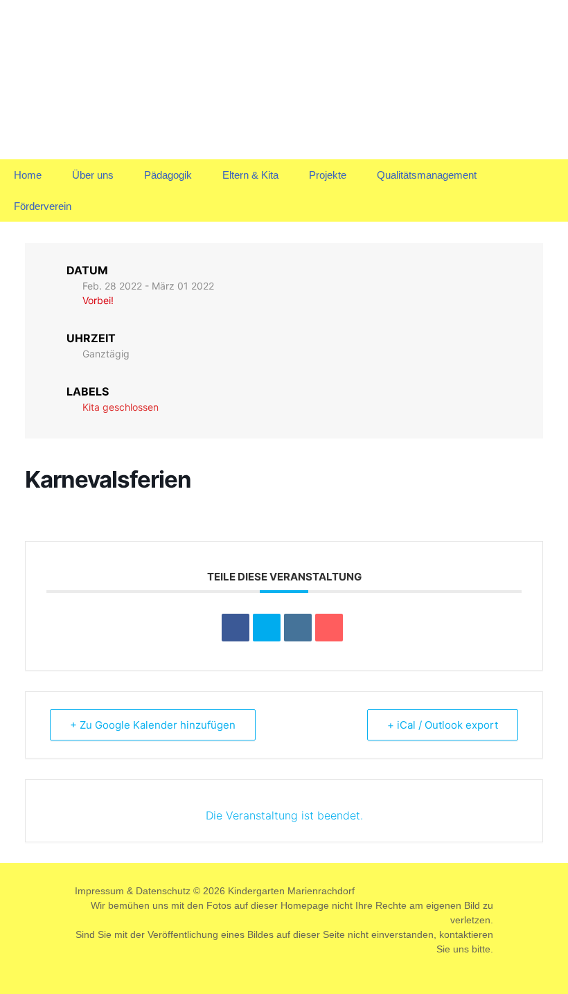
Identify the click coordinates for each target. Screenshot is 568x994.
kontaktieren (466, 934)
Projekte (327, 175)
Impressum (99, 890)
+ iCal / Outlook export (442, 724)
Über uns (93, 175)
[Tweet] (267, 627)
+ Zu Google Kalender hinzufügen (153, 724)
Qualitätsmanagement (427, 175)
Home (28, 175)
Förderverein (42, 206)
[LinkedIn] (298, 627)
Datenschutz (163, 890)
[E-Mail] (329, 627)
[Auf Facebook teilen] (235, 627)
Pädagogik (168, 175)
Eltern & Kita (250, 175)
